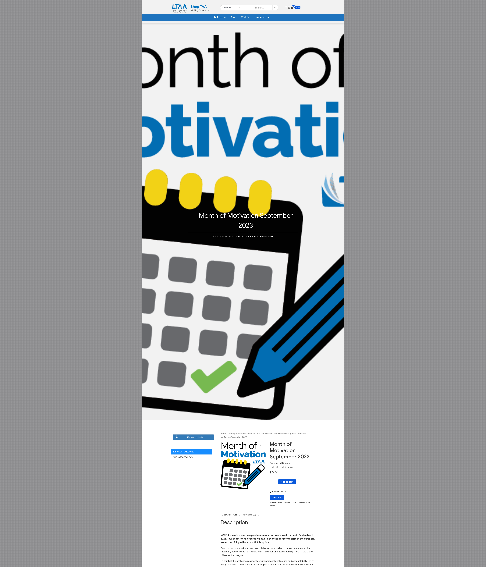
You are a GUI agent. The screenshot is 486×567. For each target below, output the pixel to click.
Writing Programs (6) (183, 457)
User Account (262, 17)
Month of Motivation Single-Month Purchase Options (271, 433)
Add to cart (287, 481)
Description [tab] (229, 514)
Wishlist (245, 17)
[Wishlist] (286, 7)
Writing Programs (236, 433)
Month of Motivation (282, 467)
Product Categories (184, 452)
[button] (261, 445)
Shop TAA (199, 6)
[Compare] (289, 7)
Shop (233, 17)
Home (223, 433)
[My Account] (283, 7)
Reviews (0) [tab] (249, 514)
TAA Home (220, 17)
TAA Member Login (195, 437)
